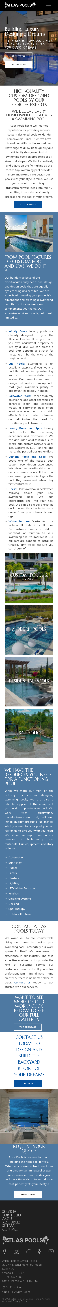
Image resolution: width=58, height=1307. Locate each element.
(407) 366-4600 (12, 1276)
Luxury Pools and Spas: (26, 428)
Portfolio (11, 1215)
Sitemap (9, 1225)
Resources (11, 1222)
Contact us (22, 982)
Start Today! (28, 1194)
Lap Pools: (17, 363)
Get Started (18, 56)
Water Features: (20, 521)
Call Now (28, 1083)
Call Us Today (18, 64)
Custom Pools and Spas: (27, 456)
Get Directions (13, 1287)
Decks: (13, 489)
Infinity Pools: (18, 331)
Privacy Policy (20, 1301)
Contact (10, 1229)
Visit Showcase (27, 1027)
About (8, 1218)
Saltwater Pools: (20, 395)
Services (9, 1211)
